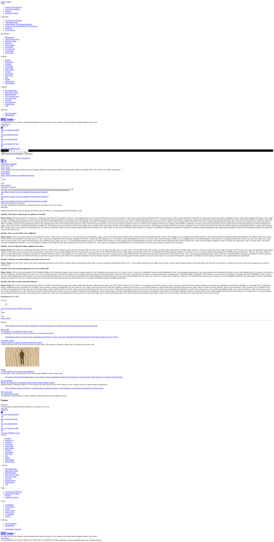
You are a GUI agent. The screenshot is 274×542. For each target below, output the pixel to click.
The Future (9, 75)
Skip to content (6, 2)
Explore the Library (11, 13)
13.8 (6, 106)
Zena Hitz (8, 43)
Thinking (8, 64)
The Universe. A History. (13, 20)
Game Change (10, 30)
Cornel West (9, 51)
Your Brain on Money (12, 9)
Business (8, 60)
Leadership (9, 66)
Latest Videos (5, 173)
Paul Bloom (9, 47)
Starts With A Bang (11, 92)
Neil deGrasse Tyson (12, 39)
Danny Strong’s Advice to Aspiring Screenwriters (17, 175)
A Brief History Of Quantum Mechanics (18, 24)
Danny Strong (5, 168)
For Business (5, 164)
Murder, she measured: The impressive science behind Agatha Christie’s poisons (28, 383)
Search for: (4, 150)
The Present (9, 74)
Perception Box (10, 102)
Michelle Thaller (10, 41)
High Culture (9, 70)
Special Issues (10, 83)
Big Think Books (11, 90)
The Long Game (10, 98)
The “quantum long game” (10, 394)
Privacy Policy (10, 510)
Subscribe (13, 164)
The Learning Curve (12, 96)
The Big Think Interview (13, 7)
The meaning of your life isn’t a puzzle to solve (17, 331)
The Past (8, 72)
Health (7, 79)
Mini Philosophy (10, 94)
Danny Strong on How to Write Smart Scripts (16, 308)
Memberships (9, 115)
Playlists (8, 11)
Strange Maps (9, 104)
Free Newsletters (10, 113)
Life (6, 77)
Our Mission (9, 505)
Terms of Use (9, 512)
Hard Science (9, 81)
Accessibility (9, 514)
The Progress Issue (11, 22)
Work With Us (10, 507)
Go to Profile (5, 172)
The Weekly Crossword (13, 529)
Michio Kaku (9, 37)
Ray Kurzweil (10, 49)
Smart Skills (9, 68)
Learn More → (6, 124)
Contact (7, 509)
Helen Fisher (9, 53)
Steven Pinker (10, 45)
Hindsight (8, 28)
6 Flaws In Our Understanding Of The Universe (21, 26)
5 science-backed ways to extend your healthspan (17, 371)
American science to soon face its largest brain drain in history (22, 342)
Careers (7, 516)
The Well (8, 100)
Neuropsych (9, 62)
